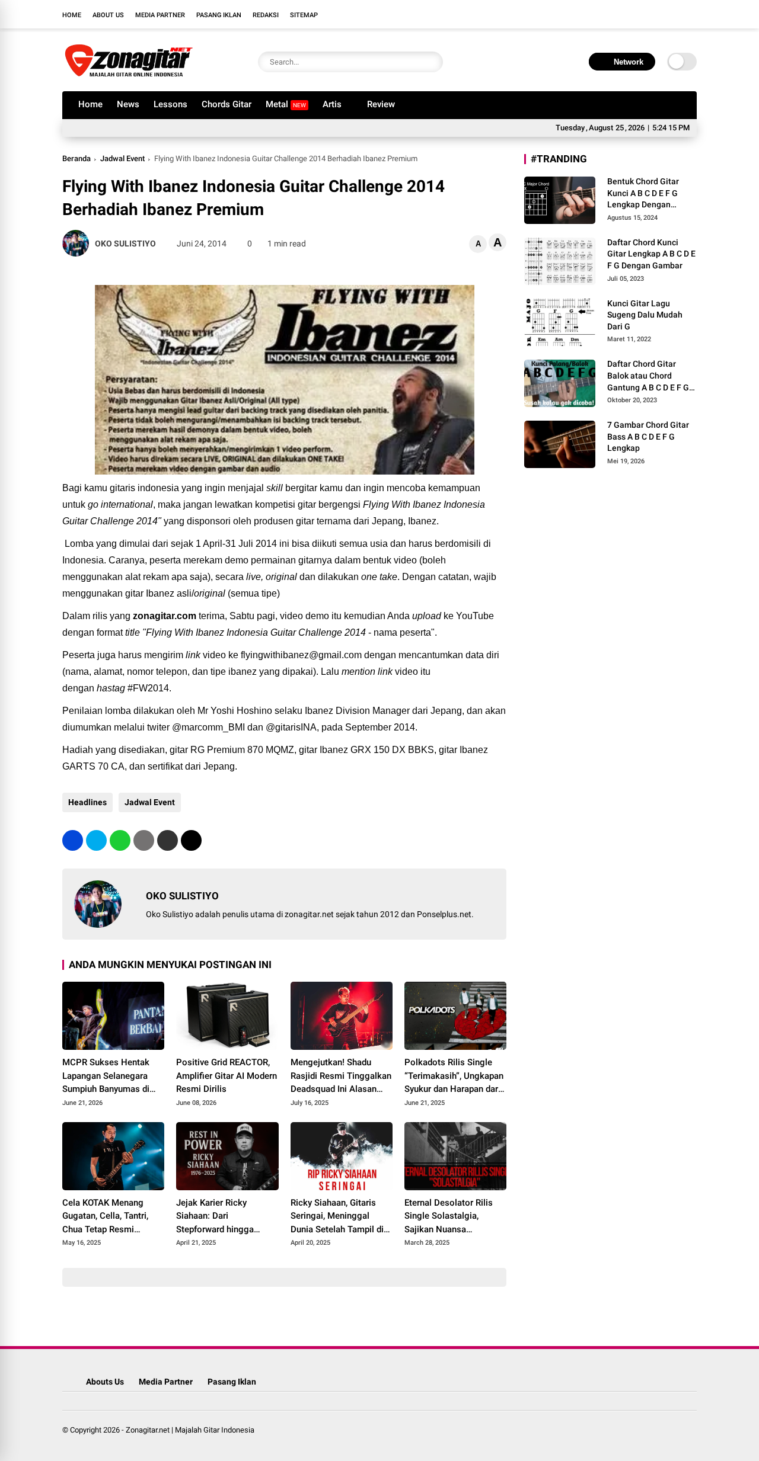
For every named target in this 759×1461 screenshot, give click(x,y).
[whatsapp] (120, 840)
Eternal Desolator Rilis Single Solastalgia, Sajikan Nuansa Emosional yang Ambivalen (448, 1216)
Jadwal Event (122, 158)
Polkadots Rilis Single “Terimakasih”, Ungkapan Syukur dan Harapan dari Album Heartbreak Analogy (453, 1076)
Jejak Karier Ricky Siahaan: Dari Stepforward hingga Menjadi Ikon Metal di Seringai (218, 1216)
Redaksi (266, 15)
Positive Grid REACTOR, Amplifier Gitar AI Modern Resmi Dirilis (226, 1075)
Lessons (170, 104)
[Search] (431, 62)
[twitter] (637, 14)
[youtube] (673, 14)
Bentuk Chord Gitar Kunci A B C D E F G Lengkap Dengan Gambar (643, 194)
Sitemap (304, 15)
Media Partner (160, 15)
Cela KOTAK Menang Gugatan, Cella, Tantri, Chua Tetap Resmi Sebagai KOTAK (105, 1216)
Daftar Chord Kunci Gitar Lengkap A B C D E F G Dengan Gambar (651, 254)
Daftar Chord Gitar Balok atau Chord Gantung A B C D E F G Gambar (648, 376)
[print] (143, 840)
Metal (286, 104)
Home (71, 15)
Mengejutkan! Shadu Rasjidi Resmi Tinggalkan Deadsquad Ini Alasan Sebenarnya (341, 1076)
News (128, 104)
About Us (108, 15)
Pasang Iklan (218, 15)
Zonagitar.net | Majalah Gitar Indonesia (190, 1429)
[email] (167, 840)
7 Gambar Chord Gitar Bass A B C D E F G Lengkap (648, 436)
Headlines (87, 802)
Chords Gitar (226, 104)
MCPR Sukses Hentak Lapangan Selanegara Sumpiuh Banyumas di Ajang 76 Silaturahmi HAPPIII (105, 1076)
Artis (332, 104)
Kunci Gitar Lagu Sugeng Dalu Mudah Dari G (645, 315)
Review (381, 104)
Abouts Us (105, 1381)
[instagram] (655, 14)
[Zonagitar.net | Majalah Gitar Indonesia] (128, 76)
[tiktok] (691, 14)
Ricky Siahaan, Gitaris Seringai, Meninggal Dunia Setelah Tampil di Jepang (337, 1216)
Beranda (76, 158)
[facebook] (620, 14)
